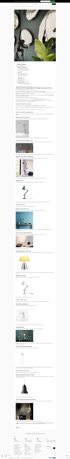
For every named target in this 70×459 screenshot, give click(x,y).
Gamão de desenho (16, 449)
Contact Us (32, 457)
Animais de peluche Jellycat (28, 449)
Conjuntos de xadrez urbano (18, 454)
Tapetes (26, 452)
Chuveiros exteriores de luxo (18, 453)
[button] (17, 445)
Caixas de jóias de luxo (28, 448)
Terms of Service (24, 457)
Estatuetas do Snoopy (27, 453)
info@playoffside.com (38, 447)
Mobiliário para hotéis (17, 451)
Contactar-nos (37, 448)
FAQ (35, 453)
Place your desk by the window (21, 66)
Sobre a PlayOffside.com (38, 451)
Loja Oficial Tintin (27, 450)
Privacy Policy (28, 457)
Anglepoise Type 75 (20, 71)
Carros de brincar (27, 451)
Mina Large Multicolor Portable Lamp (23, 75)
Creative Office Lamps (20, 78)
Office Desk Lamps (19, 72)
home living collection (29, 423)
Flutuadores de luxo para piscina (18, 452)
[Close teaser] (66, 455)
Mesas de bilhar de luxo (17, 448)
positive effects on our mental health (41, 105)
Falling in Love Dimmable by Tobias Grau (23, 74)
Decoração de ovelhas (27, 447)
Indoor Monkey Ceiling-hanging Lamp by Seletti (24, 83)
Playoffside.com (18, 457)
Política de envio (37, 449)
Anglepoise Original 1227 (21, 77)
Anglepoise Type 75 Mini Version (22, 73)
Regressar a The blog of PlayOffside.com (35, 433)
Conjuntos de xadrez (17, 450)
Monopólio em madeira (28, 454)
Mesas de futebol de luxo (17, 447)
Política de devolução (38, 450)
